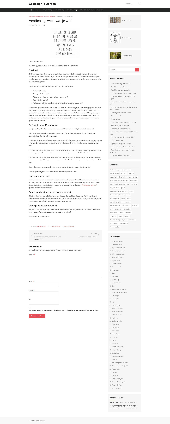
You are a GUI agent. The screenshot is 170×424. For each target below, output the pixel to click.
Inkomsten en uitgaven (119, 292)
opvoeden (127, 209)
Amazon (131, 173)
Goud (113, 286)
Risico (121, 213)
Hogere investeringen (119, 289)
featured (134, 184)
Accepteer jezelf (117, 244)
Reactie (32, 255)
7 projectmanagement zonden (121, 144)
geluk (123, 188)
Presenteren (116, 334)
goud (131, 191)
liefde (128, 198)
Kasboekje (115, 295)
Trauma (114, 359)
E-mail (31, 290)
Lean (113, 302)
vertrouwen (114, 223)
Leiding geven (116, 305)
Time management (118, 356)
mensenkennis (115, 205)
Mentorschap (115, 119)
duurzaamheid (120, 184)
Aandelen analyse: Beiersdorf (127, 408)
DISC (111, 184)
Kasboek (122, 195)
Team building (116, 350)
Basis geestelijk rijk (39, 16)
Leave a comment (69, 226)
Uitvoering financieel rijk (120, 363)
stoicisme (113, 216)
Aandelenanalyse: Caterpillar (120, 90)
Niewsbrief (99, 10)
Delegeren (115, 270)
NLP (111, 209)
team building (115, 220)
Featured (115, 276)
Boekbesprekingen (86, 10)
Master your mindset (89, 185)
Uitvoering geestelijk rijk (120, 366)
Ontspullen (115, 324)
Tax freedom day (116, 116)
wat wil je (57, 226)
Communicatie (116, 264)
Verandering (116, 369)
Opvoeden (115, 327)
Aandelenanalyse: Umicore (120, 87)
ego (128, 184)
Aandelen (127, 170)
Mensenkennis (116, 315)
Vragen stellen (115, 227)
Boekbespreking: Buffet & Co (121, 84)
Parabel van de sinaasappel (120, 125)
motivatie (135, 205)
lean (128, 195)
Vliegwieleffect (116, 385)
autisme (113, 177)
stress (120, 216)
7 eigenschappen (116, 170)
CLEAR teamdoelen (117, 140)
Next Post (87, 235)
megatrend (126, 202)
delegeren (133, 180)
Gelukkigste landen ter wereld (121, 113)
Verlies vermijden (117, 379)
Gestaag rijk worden (42, 4)
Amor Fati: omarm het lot (128, 402)
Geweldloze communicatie (119, 191)
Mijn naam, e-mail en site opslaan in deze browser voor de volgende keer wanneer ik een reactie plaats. (64, 310)
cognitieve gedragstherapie (119, 180)
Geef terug (115, 280)
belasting (121, 177)
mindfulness (126, 205)
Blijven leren (116, 260)
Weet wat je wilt (50, 16)
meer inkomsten (115, 202)
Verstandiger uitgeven (119, 382)
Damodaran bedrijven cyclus (120, 129)
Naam (31, 281)
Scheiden (128, 213)
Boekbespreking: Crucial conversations (124, 93)
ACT (125, 173)
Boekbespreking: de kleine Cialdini (122, 137)
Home (36, 10)
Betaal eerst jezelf (118, 257)
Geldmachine (114, 188)
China (135, 177)
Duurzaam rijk (72, 10)
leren (123, 198)
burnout (128, 177)
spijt (53, 226)
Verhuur (114, 372)
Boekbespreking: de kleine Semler (122, 147)
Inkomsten (113, 195)
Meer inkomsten (117, 308)
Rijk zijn (114, 340)
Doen (113, 273)
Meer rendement (117, 312)
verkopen (132, 220)
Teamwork (115, 353)
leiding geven (114, 198)
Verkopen (115, 375)
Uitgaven (124, 220)
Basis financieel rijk (118, 251)
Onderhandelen (117, 321)
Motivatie (115, 318)
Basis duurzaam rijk (118, 248)
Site (30, 299)
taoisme (127, 216)
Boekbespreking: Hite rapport (121, 155)
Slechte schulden (117, 347)
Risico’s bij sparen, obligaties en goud (123, 122)
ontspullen (118, 209)
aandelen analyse (116, 173)
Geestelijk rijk (60, 10)
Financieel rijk (48, 10)
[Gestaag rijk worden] (31, 10)
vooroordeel (124, 223)
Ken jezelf (115, 299)
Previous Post (47, 236)
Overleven (113, 213)
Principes (115, 337)
